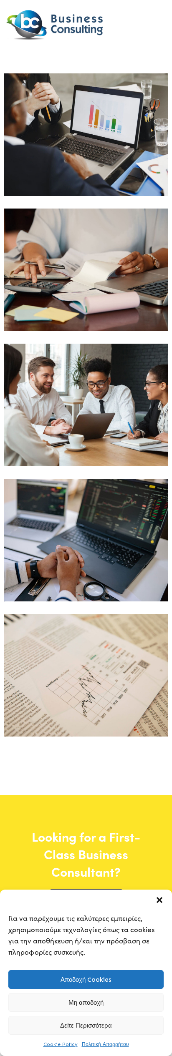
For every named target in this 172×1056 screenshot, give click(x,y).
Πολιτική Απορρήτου (105, 1044)
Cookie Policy (60, 1044)
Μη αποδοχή (86, 1002)
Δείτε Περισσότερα (86, 1025)
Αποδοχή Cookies (86, 979)
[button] (159, 900)
